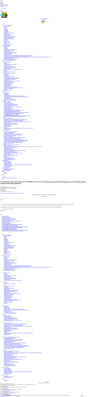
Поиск (3, 171)
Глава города (4, 70)
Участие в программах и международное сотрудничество (13, 87)
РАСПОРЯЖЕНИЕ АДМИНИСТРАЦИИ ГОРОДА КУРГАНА (14, 113)
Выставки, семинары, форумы (9, 154)
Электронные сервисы (7, 329)
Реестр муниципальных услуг (8, 118)
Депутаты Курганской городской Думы (10, 64)
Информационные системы (8, 297)
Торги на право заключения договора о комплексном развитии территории (16, 140)
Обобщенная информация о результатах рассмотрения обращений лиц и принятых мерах (18, 164)
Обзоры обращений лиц (8, 163)
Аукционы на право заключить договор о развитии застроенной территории (16, 139)
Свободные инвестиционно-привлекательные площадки (13, 359)
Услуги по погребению (7, 333)
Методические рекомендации (8, 58)
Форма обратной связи (7, 157)
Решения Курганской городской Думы (10, 67)
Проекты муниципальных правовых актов (10, 77)
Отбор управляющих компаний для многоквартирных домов (13, 339)
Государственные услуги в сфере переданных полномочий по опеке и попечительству (17, 121)
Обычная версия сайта (3, 5)
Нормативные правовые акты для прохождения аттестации (13, 106)
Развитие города (6, 241)
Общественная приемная (6, 170)
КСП (3, 91)
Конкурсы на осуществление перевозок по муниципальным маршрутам (15, 137)
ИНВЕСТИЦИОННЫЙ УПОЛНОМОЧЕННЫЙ (11, 144)
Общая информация (7, 26)
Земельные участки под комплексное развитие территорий (13, 142)
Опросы (5, 43)
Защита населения (7, 80)
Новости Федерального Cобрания (9, 60)
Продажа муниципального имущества (10, 132)
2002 (3, 179)
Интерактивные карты (7, 169)
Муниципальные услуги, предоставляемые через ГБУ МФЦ (13, 120)
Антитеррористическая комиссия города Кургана (11, 293)
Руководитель (6, 93)
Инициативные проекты (8, 44)
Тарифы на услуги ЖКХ (8, 109)
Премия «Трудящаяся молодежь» (9, 37)
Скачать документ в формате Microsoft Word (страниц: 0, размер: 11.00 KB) (12, 193)
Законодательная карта (7, 166)
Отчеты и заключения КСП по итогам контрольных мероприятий (14, 95)
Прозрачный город (7, 251)
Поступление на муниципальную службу (10, 49)
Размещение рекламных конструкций (10, 135)
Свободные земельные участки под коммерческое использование (14, 141)
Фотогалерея (6, 39)
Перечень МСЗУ (6, 129)
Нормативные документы (8, 98)
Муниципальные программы (8, 105)
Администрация (4, 72)
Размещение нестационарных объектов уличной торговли (13, 344)
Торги (3, 130)
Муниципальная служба (6, 45)
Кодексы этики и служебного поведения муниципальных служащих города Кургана (17, 266)
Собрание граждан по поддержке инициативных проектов (13, 69)
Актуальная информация (8, 25)
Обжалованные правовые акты (9, 103)
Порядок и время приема (8, 162)
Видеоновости (6, 40)
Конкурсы (5, 47)
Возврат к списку (3, 210)
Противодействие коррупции (8, 38)
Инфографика (6, 30)
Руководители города (7, 35)
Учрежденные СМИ (7, 298)
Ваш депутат (6, 63)
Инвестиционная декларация (8, 148)
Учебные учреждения (7, 54)
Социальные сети (7, 167)
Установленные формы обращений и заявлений (11, 78)
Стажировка (6, 48)
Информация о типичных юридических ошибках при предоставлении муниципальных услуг (18, 128)
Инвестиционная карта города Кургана (10, 149)
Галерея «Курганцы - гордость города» (10, 36)
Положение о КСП (7, 92)
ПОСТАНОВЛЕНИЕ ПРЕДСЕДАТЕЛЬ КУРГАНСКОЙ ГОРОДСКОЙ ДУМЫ (16, 112)
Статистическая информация (8, 88)
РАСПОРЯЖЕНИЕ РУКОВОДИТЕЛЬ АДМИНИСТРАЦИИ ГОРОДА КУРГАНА (17, 115)
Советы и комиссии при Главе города (10, 71)
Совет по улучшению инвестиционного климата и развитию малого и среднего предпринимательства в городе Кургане (23, 146)
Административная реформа (8, 83)
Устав (5, 27)
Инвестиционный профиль (8, 159)
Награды (5, 41)
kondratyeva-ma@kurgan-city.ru (7, 393)
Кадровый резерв (6, 46)
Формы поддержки (7, 360)
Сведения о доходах (7, 97)
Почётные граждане (7, 34)
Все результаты (2, 11)
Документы (4, 100)
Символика (6, 28)
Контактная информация (8, 53)
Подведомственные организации (9, 288)
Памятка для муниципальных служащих (10, 59)
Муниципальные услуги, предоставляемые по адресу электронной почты (15, 323)
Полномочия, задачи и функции (9, 81)
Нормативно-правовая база (8, 165)
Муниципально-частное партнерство (10, 158)
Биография (5, 282)
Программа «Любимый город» (9, 246)
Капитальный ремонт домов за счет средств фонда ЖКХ (13, 134)
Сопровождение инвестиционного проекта (11, 152)
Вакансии (5, 257)
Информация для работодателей (9, 262)
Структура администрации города (9, 73)
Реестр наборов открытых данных (9, 168)
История (5, 236)
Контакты (5, 89)
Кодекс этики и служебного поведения (10, 313)
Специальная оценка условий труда (9, 99)
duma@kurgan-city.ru (6, 388)
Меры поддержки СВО (7, 122)
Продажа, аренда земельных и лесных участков (11, 131)
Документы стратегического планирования (9, 219)
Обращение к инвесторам (8, 145)
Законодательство (7, 261)
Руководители (6, 74)
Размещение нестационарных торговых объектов (11, 138)
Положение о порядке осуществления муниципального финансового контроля (16, 96)
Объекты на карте (7, 76)
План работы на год (7, 308)
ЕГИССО (5, 303)
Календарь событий (7, 42)
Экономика (6, 29)
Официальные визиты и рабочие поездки (10, 86)
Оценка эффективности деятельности (10, 79)
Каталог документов (7, 101)
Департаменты (6, 75)
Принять (82, 395)
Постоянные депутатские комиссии (9, 66)
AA (0, 3)
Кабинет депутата (7, 65)
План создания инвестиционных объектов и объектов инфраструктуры (15, 150)
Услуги (3, 117)
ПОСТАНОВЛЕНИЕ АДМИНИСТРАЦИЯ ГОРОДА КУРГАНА (12, 224)
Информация (4, 8)
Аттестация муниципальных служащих (10, 52)
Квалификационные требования (9, 50)
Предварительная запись (8, 125)
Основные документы (7, 107)
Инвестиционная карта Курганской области (11, 147)
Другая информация (7, 126)
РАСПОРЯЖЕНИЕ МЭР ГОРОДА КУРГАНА (9, 177)
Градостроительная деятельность (9, 32)
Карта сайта (6, 380)
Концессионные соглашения (8, 136)
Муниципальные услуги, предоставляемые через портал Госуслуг (14, 324)
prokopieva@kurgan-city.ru (6, 391)
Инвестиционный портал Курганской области (11, 155)
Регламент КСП (6, 94)
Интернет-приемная (7, 68)
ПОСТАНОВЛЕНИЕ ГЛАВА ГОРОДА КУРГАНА (12, 111)
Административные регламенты (9, 108)
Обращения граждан (5, 160)
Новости (5, 62)
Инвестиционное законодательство (9, 151)
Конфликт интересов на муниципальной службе (11, 57)
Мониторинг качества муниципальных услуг (11, 328)
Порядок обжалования (7, 102)
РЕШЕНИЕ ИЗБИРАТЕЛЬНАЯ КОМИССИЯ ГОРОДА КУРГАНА (14, 116)
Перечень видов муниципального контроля (11, 123)
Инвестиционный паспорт (8, 355)
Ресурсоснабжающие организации (9, 364)
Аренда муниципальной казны (9, 133)
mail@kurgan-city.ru (5, 386)
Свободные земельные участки (9, 143)
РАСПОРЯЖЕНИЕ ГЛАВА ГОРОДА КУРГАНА (11, 114)
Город (3, 24)
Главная (3, 174)
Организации (6, 31)
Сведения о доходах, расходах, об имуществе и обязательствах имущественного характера (18, 55)
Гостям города (6, 33)
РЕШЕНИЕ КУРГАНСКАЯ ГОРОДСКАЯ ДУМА (12, 110)
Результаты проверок (7, 84)
